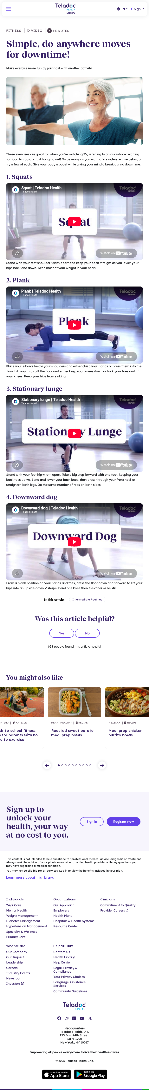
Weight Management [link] (22, 916)
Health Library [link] (64, 957)
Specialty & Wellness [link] (21, 932)
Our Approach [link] (63, 905)
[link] (59, 1018)
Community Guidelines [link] (70, 991)
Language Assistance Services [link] (69, 984)
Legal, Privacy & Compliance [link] (65, 969)
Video (36, 31)
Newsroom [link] (14, 978)
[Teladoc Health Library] (66, 9)
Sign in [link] (139, 9)
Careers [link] (12, 968)
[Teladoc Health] (74, 1006)
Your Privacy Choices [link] (69, 977)
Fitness (13, 31)
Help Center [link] (62, 962)
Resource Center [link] (65, 926)
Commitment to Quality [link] (117, 905)
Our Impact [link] (15, 957)
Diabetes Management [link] (23, 921)
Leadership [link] (14, 962)
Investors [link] (13, 983)
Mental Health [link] (16, 910)
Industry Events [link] (18, 973)
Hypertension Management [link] (26, 926)
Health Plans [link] (62, 916)
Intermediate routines (87, 599)
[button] (8, 9)
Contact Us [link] (61, 952)
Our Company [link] (16, 952)
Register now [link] (123, 822)
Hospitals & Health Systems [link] (73, 921)
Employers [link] (61, 910)
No (87, 633)
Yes (61, 633)
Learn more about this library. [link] (30, 877)
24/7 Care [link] (13, 905)
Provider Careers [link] (112, 910)
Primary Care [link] (16, 937)
